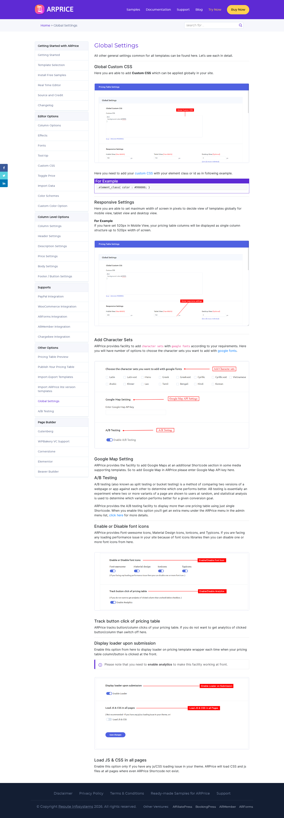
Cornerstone (46, 451)
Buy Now (238, 9)
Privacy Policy (91, 793)
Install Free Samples (52, 75)
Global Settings (48, 401)
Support (183, 9)
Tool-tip (43, 155)
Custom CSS (46, 165)
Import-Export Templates (55, 377)
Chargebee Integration (54, 337)
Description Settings (52, 246)
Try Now (214, 9)
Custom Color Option (52, 206)
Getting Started (49, 55)
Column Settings (49, 226)
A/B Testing (46, 411)
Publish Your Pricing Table (56, 367)
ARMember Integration (54, 326)
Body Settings (48, 266)
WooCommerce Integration (57, 306)
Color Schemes (48, 196)
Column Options (49, 125)
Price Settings (48, 256)
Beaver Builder (48, 471)
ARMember (227, 806)
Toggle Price (46, 176)
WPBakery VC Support (54, 441)
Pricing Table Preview (53, 357)
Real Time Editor (49, 85)
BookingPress (206, 806)
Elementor (45, 461)
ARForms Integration (52, 316)
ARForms (246, 806)
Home (46, 25)
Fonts (42, 145)
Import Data (46, 186)
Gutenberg (45, 431)
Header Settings (49, 236)
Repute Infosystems (75, 807)
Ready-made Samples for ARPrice (180, 793)
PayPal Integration (51, 296)
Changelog (45, 105)
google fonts (227, 351)
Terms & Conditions (127, 793)
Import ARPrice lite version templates (57, 389)
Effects (42, 135)
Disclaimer (63, 793)
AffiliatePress (182, 806)
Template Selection (51, 65)
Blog (199, 9)
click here (116, 515)
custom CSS (144, 173)
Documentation (158, 9)
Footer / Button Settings (55, 276)
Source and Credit (50, 95)
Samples (133, 9)
